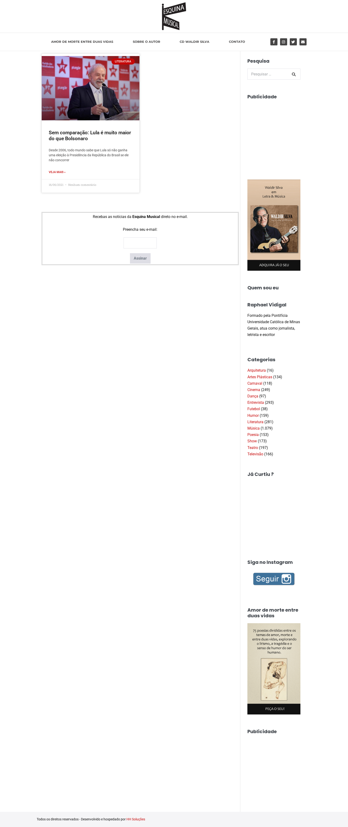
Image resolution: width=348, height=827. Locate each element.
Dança (252, 396)
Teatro (252, 447)
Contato (237, 42)
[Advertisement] (282, 133)
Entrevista (255, 402)
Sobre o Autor (146, 42)
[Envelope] (303, 41)
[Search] (294, 74)
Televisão (255, 454)
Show (252, 441)
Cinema (253, 389)
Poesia (253, 434)
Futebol (253, 409)
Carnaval (254, 383)
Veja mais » (57, 172)
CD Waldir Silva (194, 42)
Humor (253, 415)
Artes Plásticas (259, 377)
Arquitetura (256, 370)
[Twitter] (293, 41)
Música (253, 428)
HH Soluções (135, 819)
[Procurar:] (273, 74)
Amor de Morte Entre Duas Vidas (82, 42)
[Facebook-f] (273, 41)
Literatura (255, 422)
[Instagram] (283, 41)
